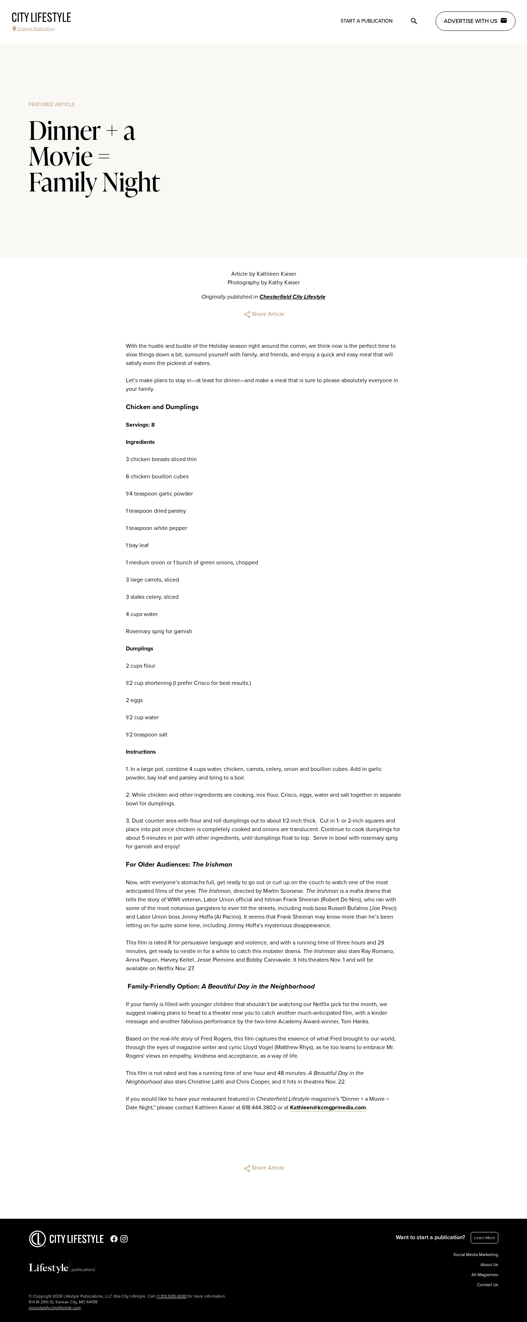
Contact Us (487, 1284)
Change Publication (36, 28)
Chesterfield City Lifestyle (293, 296)
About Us (489, 1264)
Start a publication (367, 21)
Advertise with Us (470, 21)
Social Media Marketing (476, 1254)
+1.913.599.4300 (171, 1296)
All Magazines (484, 1274)
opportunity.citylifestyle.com (55, 1307)
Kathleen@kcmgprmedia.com (328, 1107)
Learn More (484, 1237)
